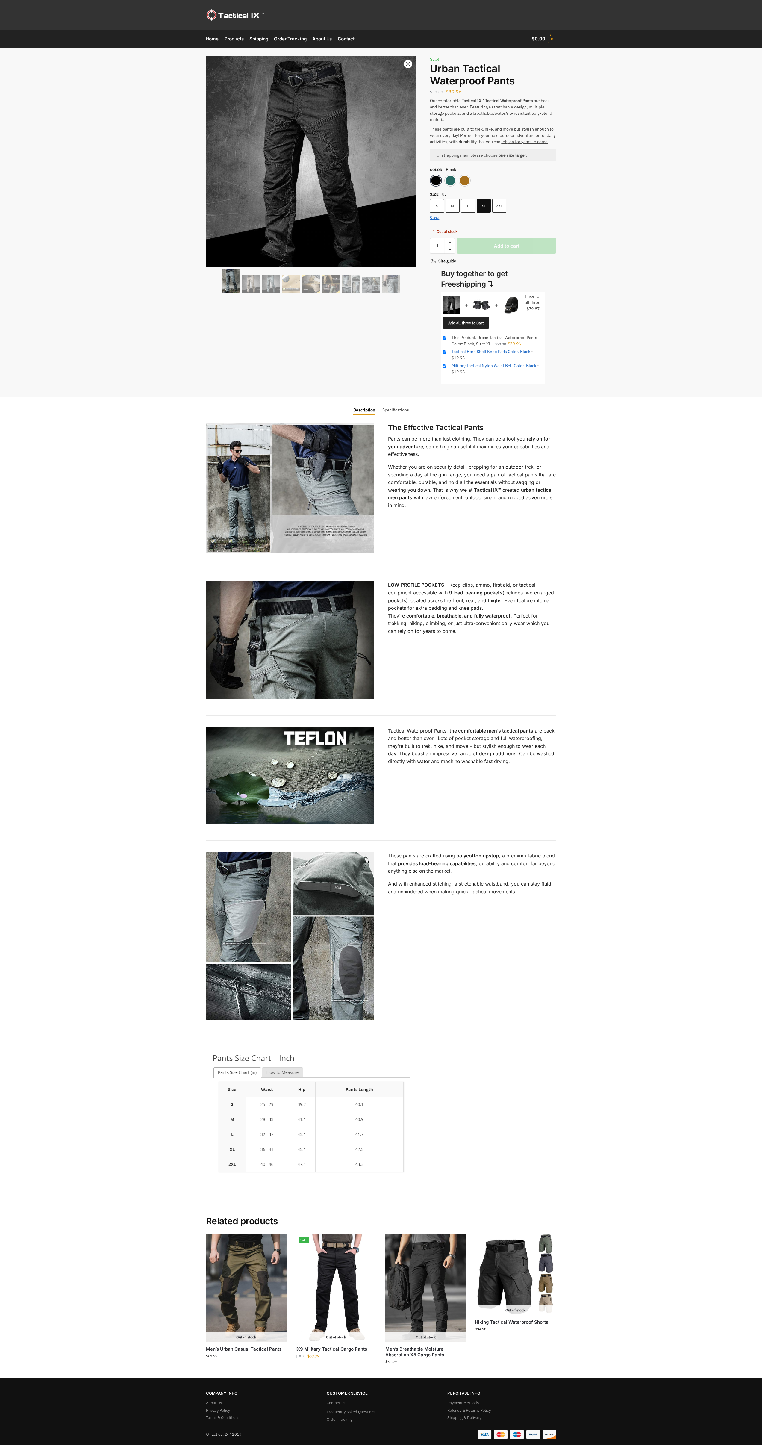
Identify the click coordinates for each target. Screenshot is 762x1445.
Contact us (336, 1402)
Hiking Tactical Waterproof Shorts (511, 1322)
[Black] (436, 181)
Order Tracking (339, 1419)
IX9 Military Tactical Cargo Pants (331, 1349)
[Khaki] (465, 181)
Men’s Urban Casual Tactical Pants (243, 1349)
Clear (434, 217)
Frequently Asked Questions (351, 1411)
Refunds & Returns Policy (469, 1410)
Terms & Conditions (222, 1417)
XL (483, 205)
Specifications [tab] (395, 410)
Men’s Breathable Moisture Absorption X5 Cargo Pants (414, 1352)
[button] (544, 39)
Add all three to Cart (466, 323)
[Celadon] (450, 181)
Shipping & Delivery (464, 1417)
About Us (214, 1402)
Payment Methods (463, 1402)
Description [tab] (364, 410)
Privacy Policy (218, 1410)
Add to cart (506, 246)
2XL (499, 205)
